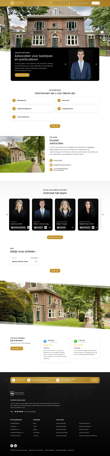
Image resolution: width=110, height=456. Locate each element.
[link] (17, 3)
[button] (59, 3)
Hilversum (91, 147)
